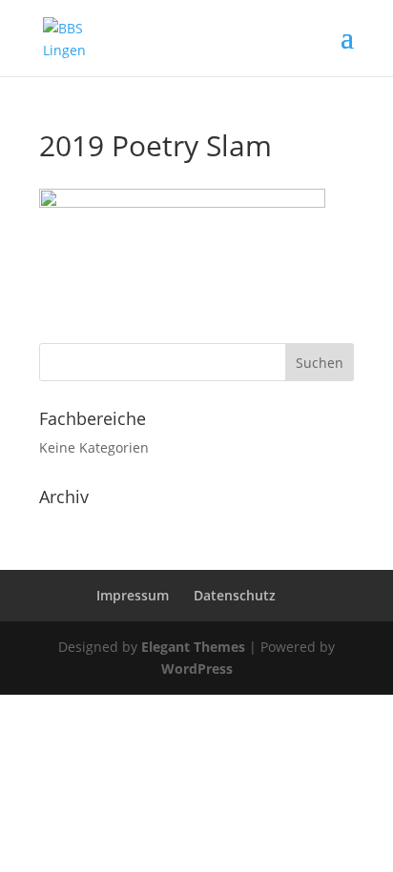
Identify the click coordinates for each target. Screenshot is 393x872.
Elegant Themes (193, 647)
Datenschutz (235, 595)
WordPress (197, 668)
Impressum (132, 595)
